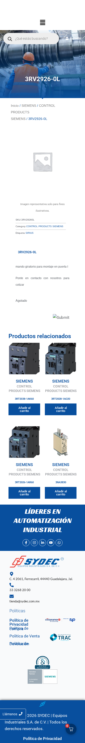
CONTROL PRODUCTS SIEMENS (44, 226)
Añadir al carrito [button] (24, 409)
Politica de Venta (24, 636)
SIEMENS (28, 105)
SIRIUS (30, 233)
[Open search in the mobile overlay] (31, 38)
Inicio (15, 105)
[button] (42, 23)
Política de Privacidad (18, 622)
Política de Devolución (19, 643)
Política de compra (18, 628)
